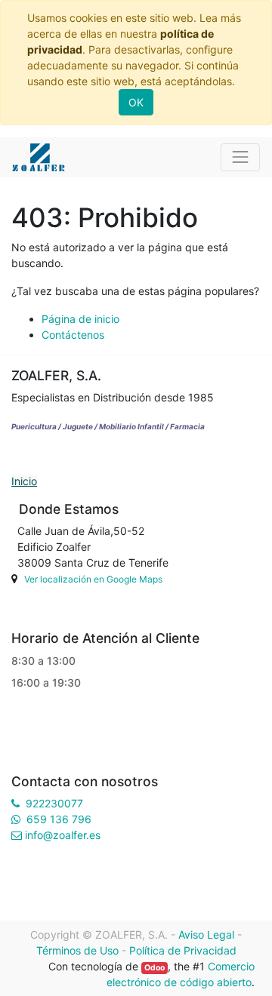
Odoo (154, 968)
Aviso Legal (206, 934)
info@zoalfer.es (62, 834)
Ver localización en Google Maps (93, 579)
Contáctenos (73, 334)
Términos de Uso (77, 950)
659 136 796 (58, 819)
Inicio (24, 481)
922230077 (54, 803)
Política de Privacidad (182, 950)
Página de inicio (80, 318)
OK (136, 102)
